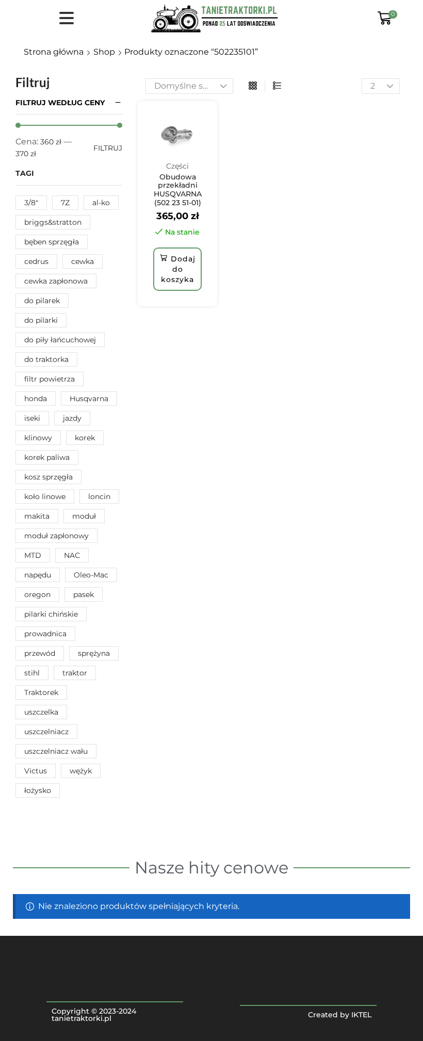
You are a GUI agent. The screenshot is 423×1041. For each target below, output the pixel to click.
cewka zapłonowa (56, 281)
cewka (82, 261)
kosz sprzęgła (48, 477)
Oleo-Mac (91, 575)
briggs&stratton (53, 222)
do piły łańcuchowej (60, 339)
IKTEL (361, 1014)
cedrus (36, 261)
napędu (37, 575)
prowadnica (45, 633)
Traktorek (41, 692)
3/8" (31, 202)
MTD (32, 555)
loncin (99, 496)
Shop (104, 52)
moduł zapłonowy (56, 535)
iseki (32, 418)
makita (37, 516)
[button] (177, 269)
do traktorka (46, 359)
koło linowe (45, 496)
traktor (74, 673)
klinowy (38, 437)
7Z (65, 202)
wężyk (81, 770)
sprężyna (94, 653)
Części (177, 166)
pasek (83, 594)
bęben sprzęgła (51, 241)
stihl (32, 673)
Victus (35, 770)
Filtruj (107, 148)
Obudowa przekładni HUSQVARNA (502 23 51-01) (178, 189)
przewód (39, 653)
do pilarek (42, 300)
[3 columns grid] (252, 86)
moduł (84, 516)
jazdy (72, 418)
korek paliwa (47, 457)
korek (85, 437)
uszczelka (41, 712)
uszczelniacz (46, 731)
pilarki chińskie (51, 614)
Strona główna (54, 52)
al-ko (101, 202)
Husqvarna (89, 398)
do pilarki (41, 320)
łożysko (37, 790)
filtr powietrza (49, 379)
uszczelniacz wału (56, 751)
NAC (72, 555)
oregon (37, 594)
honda (35, 398)
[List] (277, 86)
